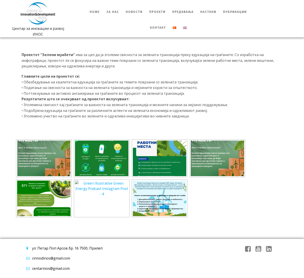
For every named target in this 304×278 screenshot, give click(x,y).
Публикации (235, 12)
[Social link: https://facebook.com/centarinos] (249, 249)
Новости (134, 12)
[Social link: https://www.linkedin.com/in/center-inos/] (270, 249)
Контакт (158, 28)
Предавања (183, 12)
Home (95, 12)
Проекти (157, 12)
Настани (208, 12)
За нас (112, 12)
